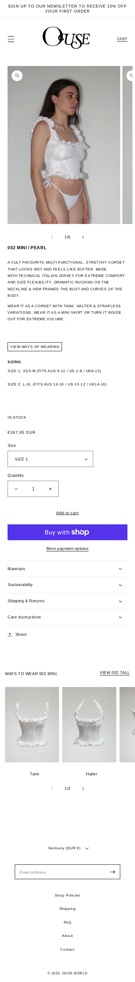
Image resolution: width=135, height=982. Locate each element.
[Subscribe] (112, 872)
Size (12, 445)
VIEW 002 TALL (115, 672)
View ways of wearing (34, 347)
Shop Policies (67, 895)
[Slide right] (83, 237)
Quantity (16, 475)
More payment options (67, 548)
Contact (67, 949)
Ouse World (75, 973)
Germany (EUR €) (64, 848)
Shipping (67, 909)
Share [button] (21, 634)
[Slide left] (52, 237)
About (67, 936)
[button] (11, 39)
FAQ (68, 922)
